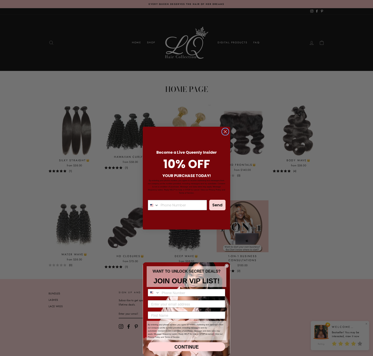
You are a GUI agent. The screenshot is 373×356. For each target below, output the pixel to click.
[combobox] (153, 205)
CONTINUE (186, 346)
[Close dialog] (225, 131)
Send (217, 205)
